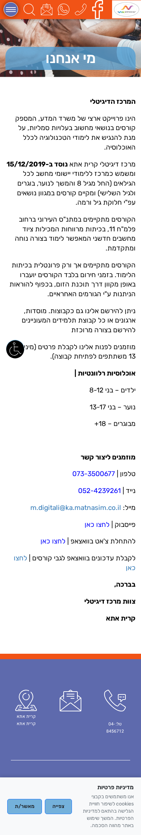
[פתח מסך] (15, 349)
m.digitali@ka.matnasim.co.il (75, 508)
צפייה (58, 806)
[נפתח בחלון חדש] (99, 9)
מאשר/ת (24, 806)
